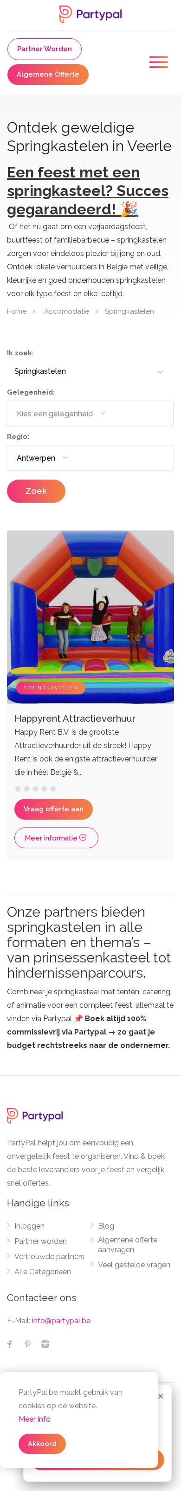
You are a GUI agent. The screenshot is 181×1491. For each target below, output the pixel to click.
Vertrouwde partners (49, 1256)
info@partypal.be (61, 1320)
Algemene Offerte (48, 74)
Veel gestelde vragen (134, 1264)
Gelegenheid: (31, 392)
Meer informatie (52, 838)
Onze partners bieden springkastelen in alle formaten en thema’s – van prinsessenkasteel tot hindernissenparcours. (89, 942)
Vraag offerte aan (54, 809)
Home (16, 311)
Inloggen (29, 1226)
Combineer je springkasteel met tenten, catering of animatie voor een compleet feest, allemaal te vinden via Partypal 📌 (90, 1018)
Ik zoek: (20, 353)
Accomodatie (66, 311)
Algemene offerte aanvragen (127, 1244)
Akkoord (42, 1444)
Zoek (36, 491)
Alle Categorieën (42, 1271)
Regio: (18, 436)
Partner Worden (44, 49)
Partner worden (40, 1241)
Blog (106, 1226)
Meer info (35, 1419)
